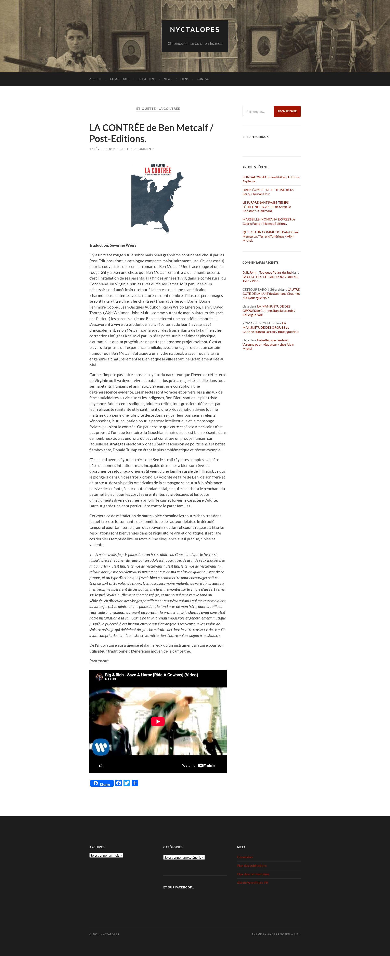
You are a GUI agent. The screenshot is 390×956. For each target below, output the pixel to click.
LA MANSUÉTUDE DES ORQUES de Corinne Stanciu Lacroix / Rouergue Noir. (269, 310)
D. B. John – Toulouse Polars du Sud (267, 272)
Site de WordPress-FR (252, 882)
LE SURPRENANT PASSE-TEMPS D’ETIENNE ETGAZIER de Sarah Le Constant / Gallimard (267, 206)
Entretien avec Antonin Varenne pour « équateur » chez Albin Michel (268, 344)
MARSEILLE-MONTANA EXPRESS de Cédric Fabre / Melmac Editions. (269, 221)
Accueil (95, 79)
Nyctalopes (195, 29)
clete (124, 149)
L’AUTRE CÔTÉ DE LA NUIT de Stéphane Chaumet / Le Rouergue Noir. (271, 293)
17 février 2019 (102, 149)
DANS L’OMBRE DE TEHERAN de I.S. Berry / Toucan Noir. (268, 192)
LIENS (184, 79)
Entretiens (147, 79)
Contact (204, 79)
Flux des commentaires (253, 874)
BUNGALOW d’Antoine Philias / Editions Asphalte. (271, 179)
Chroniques (119, 79)
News (168, 79)
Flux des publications (252, 865)
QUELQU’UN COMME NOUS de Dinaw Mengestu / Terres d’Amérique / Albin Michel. (270, 236)
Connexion (245, 857)
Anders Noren (278, 934)
